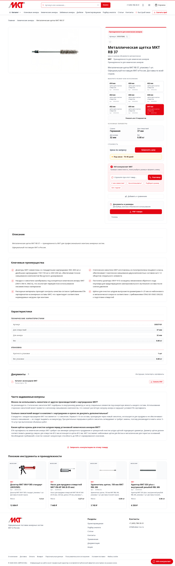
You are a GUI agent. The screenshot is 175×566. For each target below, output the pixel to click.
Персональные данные (54, 556)
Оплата (32, 556)
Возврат (40, 556)
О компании (12, 556)
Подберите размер (152, 183)
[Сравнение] (149, 5)
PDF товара (137, 211)
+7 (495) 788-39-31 (133, 5)
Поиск (105, 5)
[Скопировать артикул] (127, 36)
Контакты (130, 12)
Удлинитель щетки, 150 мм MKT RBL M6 (107, 486)
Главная (11, 20)
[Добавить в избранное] (110, 42)
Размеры (114, 217)
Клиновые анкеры (31, 12)
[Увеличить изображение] (54, 50)
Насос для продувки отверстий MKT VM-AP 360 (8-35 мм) (66, 486)
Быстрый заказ (144, 12)
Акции (90, 547)
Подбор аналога (109, 12)
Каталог (15, 12)
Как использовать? (135, 183)
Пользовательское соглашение (77, 556)
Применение (93, 539)
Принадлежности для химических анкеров (131, 59)
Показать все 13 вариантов (136, 118)
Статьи (121, 12)
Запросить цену (148, 150)
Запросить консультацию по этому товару (89, 447)
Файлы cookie (113, 556)
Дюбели (80, 12)
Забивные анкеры (67, 12)
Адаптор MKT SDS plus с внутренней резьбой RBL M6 (145, 486)
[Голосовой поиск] (98, 5)
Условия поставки (98, 556)
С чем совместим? (117, 183)
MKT (109, 59)
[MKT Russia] (16, 5)
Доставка (23, 556)
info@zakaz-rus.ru (136, 527)
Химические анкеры (49, 12)
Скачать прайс (162, 12)
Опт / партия (115, 188)
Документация (94, 543)
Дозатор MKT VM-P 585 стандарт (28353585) (26, 486)
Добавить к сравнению (137, 196)
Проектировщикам (93, 12)
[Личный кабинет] (143, 5)
